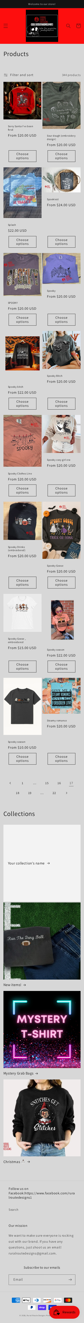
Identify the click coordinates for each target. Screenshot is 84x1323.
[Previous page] (10, 783)
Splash (12, 224)
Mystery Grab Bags (18, 1073)
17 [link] (71, 783)
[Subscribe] (70, 1279)
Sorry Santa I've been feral (20, 128)
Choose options (22, 156)
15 (46, 783)
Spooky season (56, 649)
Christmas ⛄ (14, 1161)
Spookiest (53, 199)
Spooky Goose (55, 565)
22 (54, 793)
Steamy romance (57, 720)
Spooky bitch (15, 386)
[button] (6, 26)
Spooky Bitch (54, 375)
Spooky (51, 290)
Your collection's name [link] (26, 863)
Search (14, 1209)
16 (59, 783)
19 (29, 793)
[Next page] (66, 793)
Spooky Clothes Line (20, 473)
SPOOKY (13, 302)
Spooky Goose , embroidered (17, 640)
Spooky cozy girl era (58, 459)
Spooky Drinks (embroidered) (17, 548)
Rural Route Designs (36, 1315)
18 (17, 793)
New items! (12, 984)
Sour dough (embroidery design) (61, 137)
